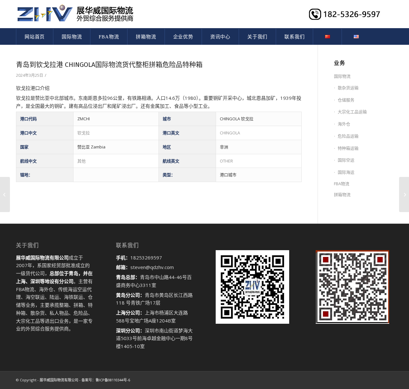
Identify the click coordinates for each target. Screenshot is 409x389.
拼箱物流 (342, 194)
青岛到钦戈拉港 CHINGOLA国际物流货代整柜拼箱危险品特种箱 (109, 64)
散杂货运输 (348, 88)
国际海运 (346, 172)
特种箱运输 (348, 148)
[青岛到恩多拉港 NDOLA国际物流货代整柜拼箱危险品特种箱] (5, 194)
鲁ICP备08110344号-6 (113, 379)
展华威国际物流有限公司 (59, 379)
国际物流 (342, 76)
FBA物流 (341, 184)
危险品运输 (348, 136)
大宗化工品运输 (352, 112)
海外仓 (344, 124)
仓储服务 (346, 100)
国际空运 (346, 160)
